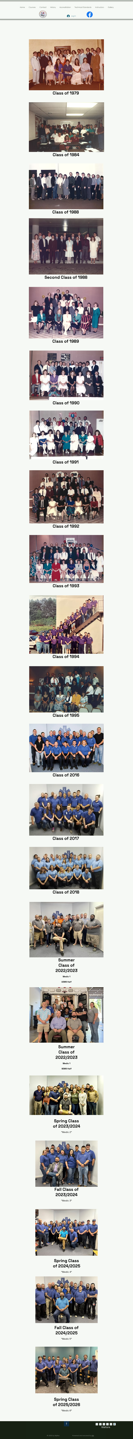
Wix (93, 1436)
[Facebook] (90, 14)
